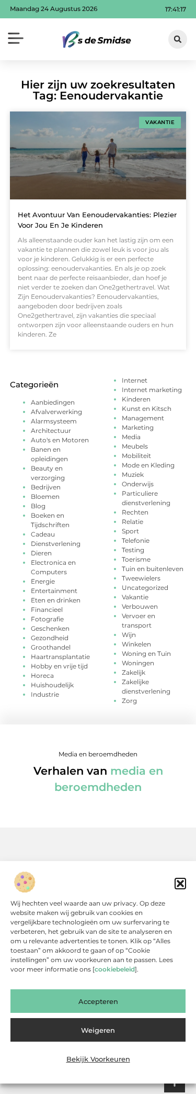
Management (143, 418)
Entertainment (54, 591)
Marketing (138, 427)
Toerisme (136, 559)
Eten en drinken (55, 600)
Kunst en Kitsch (146, 408)
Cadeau (43, 534)
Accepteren (98, 1001)
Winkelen (136, 644)
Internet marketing (152, 390)
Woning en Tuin (146, 653)
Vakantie (135, 597)
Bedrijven (46, 487)
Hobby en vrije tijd (59, 666)
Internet (134, 380)
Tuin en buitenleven (152, 569)
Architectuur (51, 430)
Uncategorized (145, 587)
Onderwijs (138, 484)
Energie (43, 581)
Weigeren (98, 1030)
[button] (180, 883)
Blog (38, 506)
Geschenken (50, 628)
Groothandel (51, 647)
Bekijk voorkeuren (98, 1059)
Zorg (129, 701)
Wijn (129, 635)
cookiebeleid (115, 969)
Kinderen (136, 399)
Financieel (47, 609)
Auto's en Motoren (60, 440)
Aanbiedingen (53, 402)
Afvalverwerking (56, 412)
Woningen (138, 663)
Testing (133, 550)
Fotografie (47, 619)
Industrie (45, 694)
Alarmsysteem (54, 421)
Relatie (132, 522)
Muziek (133, 474)
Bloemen (45, 496)
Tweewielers (141, 578)
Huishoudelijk (52, 685)
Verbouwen (140, 606)
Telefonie (135, 540)
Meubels (135, 446)
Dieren (41, 553)
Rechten (135, 512)
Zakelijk (133, 672)
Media (131, 437)
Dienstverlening (55, 544)
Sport (130, 531)
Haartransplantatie (60, 657)
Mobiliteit (136, 456)
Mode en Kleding (148, 465)
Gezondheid (49, 638)
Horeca (42, 675)
